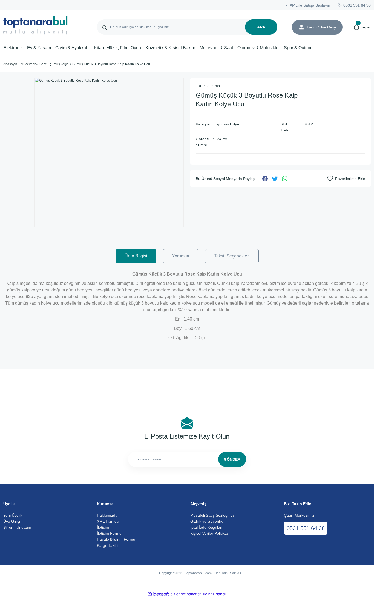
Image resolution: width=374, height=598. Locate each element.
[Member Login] (301, 27)
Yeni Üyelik (12, 515)
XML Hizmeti (108, 521)
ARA (261, 27)
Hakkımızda (107, 515)
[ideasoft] (158, 594)
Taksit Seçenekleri (232, 256)
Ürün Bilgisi (136, 256)
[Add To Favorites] (346, 179)
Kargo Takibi (107, 545)
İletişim (103, 527)
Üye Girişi (11, 521)
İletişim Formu (109, 533)
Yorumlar (180, 256)
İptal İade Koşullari (206, 527)
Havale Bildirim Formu (116, 539)
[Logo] (35, 25)
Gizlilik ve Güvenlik (206, 521)
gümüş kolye (228, 124)
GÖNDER (232, 459)
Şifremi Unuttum (17, 527)
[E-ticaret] (186, 594)
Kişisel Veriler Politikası (210, 533)
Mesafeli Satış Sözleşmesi (212, 515)
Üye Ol (311, 27)
